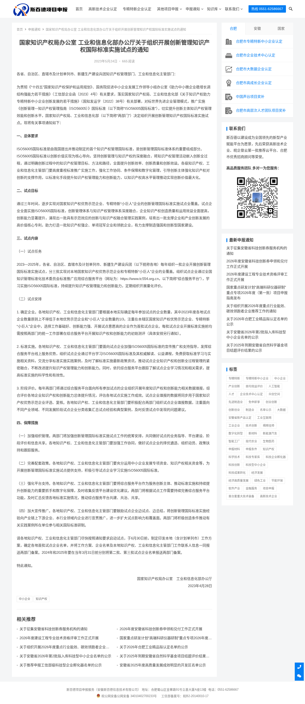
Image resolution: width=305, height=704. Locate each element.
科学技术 (234, 457)
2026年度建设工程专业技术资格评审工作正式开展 (59, 638)
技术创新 (251, 425)
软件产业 (234, 488)
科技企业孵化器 (276, 457)
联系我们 (232, 9)
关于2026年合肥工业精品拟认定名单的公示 (154, 647)
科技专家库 (253, 457)
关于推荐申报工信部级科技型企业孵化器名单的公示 (61, 665)
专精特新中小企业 (257, 378)
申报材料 (234, 449)
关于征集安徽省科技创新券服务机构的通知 (53, 629)
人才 (231, 394)
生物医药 (268, 441)
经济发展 (257, 472)
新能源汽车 (270, 433)
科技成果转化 (237, 472)
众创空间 (274, 394)
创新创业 (234, 410)
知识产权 (41, 599)
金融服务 (251, 488)
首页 (79, 9)
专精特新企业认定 (137, 9)
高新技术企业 (268, 496)
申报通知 (193, 9)
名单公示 (265, 410)
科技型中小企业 (256, 465)
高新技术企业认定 (102, 9)
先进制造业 (236, 402)
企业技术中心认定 (251, 394)
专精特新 (234, 378)
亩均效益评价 (254, 386)
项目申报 (268, 488)
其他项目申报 (167, 9)
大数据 (281, 410)
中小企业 (24, 599)
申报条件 (251, 449)
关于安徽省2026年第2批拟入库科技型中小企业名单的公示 (65, 656)
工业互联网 (264, 417)
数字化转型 (236, 433)
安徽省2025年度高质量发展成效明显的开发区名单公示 (163, 665)
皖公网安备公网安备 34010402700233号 (129, 696)
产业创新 (234, 386)
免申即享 (254, 402)
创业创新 (271, 402)
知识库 (212, 9)
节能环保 (277, 480)
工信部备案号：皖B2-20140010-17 (184, 696)
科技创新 (234, 465)
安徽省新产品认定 (240, 417)
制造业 (250, 410)
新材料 (253, 433)
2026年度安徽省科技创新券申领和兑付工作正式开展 (161, 629)
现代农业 (251, 441)
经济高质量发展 (239, 480)
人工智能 (274, 386)
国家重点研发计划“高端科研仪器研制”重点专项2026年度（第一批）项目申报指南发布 (164, 640)
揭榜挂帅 (268, 425)
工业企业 (234, 425)
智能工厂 (234, 441)
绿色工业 (260, 480)
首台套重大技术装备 (241, 496)
